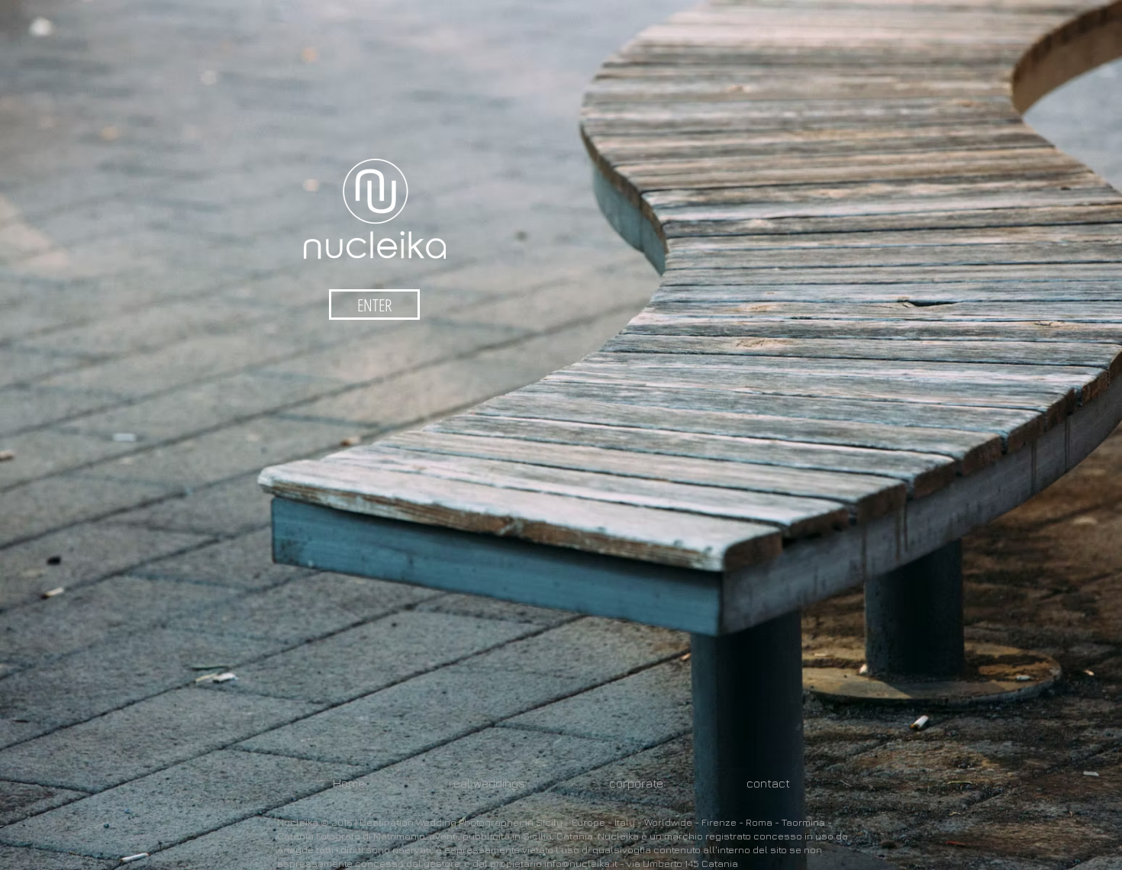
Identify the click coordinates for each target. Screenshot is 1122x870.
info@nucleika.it (580, 863)
